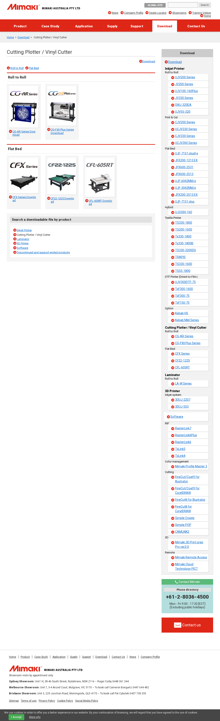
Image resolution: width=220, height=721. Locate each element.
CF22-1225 (182, 360)
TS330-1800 (183, 222)
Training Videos (201, 12)
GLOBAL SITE (155, 5)
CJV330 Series (185, 136)
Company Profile (133, 12)
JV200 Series (184, 84)
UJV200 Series (185, 77)
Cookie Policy (65, 700)
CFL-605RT (182, 367)
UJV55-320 (182, 111)
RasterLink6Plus (186, 435)
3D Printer (23, 243)
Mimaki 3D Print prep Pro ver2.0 (189, 544)
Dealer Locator (158, 12)
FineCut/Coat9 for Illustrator (187, 479)
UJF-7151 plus (184, 201)
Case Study (50, 26)
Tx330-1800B (184, 243)
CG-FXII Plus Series (187, 343)
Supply (112, 26)
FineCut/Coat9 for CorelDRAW (187, 491)
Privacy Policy (47, 700)
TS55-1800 (182, 271)
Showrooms (179, 12)
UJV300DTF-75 (185, 282)
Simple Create (184, 518)
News (115, 12)
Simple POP (183, 525)
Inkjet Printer (24, 230)
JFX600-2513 (184, 174)
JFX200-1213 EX (186, 160)
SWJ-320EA (183, 104)
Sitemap (14, 700)
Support (136, 26)
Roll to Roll (17, 68)
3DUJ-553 (182, 406)
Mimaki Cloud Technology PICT (186, 566)
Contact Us (196, 26)
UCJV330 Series (186, 129)
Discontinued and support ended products (43, 252)
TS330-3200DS (185, 250)
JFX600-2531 (184, 167)
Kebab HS (181, 313)
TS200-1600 (183, 229)
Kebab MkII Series (187, 320)
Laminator (23, 239)
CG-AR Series (184, 336)
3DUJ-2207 (182, 399)
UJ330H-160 (183, 212)
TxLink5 (180, 449)
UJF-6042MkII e (185, 181)
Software (22, 248)
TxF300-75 (182, 295)
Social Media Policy (86, 700)
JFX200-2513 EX (186, 194)
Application (84, 26)
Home (207, 15)
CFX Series (182, 353)
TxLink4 (180, 456)
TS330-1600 (183, 264)
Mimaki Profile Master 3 (191, 466)
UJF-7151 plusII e (186, 153)
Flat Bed (34, 68)
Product (20, 26)
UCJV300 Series (186, 143)
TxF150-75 (182, 302)
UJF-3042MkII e (185, 187)
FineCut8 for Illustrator (190, 499)
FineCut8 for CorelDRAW (183, 509)
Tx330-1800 (183, 236)
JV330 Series (184, 98)
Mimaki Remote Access (191, 557)
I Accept (16, 717)
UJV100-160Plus (186, 91)
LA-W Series (183, 383)
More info (34, 717)
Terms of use (29, 700)
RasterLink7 (183, 428)
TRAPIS (180, 257)
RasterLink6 (183, 442)
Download (164, 26)
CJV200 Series (185, 122)
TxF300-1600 (184, 289)
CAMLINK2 (182, 531)
